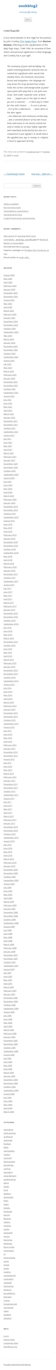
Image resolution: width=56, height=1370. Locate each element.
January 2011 (9, 823)
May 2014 (8, 695)
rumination (8, 1279)
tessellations (9, 1293)
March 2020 (9, 496)
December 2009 (11, 869)
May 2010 (8, 852)
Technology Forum (14, 174)
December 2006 (11, 997)
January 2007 (9, 994)
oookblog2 (28, 6)
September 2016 (11, 624)
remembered (10, 1275)
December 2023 (11, 346)
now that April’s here (13, 214)
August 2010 (9, 841)
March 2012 (9, 773)
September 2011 (11, 795)
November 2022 (11, 385)
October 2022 (10, 389)
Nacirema (8, 1240)
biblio (6, 1147)
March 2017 (9, 602)
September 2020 (11, 474)
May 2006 (8, 1022)
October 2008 (10, 919)
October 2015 (10, 645)
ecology (7, 1168)
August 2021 (9, 435)
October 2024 (10, 328)
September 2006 (11, 1008)
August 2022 (9, 396)
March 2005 (9, 1072)
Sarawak (8, 1282)
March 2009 (9, 901)
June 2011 (8, 805)
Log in (6, 1336)
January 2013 (9, 748)
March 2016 (9, 638)
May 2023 (8, 367)
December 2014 (11, 670)
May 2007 (8, 980)
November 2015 (11, 642)
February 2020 (10, 499)
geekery (7, 1193)
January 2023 (9, 378)
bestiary (7, 1143)
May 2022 (8, 407)
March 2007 (9, 987)
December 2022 (11, 382)
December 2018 (11, 542)
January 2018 (9, 570)
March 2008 (9, 944)
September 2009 (11, 880)
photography (9, 1257)
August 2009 (9, 884)
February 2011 (10, 819)
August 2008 (9, 926)
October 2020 (10, 471)
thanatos (8, 1297)
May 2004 (8, 1104)
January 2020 (9, 503)
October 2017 (10, 577)
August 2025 (9, 300)
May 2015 (8, 652)
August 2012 (9, 759)
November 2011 (11, 787)
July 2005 (7, 1058)
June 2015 (8, 649)
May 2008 (8, 937)
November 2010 (11, 830)
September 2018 (11, 553)
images (7, 1208)
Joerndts (25, 246)
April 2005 (8, 1069)
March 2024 (9, 339)
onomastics (9, 1250)
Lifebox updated (11, 204)
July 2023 (7, 364)
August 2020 (9, 478)
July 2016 (7, 627)
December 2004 (11, 1079)
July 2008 (7, 930)
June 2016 (8, 631)
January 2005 (9, 1076)
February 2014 (10, 706)
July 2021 (7, 439)
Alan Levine (9, 236)
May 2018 (8, 556)
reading (7, 1272)
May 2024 (8, 335)
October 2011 (10, 791)
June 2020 (8, 485)
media (6, 1229)
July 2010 (7, 844)
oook (16, 155)
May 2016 (8, 634)
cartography (9, 1151)
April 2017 (8, 599)
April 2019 (8, 531)
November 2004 (11, 1083)
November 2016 (11, 617)
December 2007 (11, 955)
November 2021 (11, 424)
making (7, 1222)
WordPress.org (10, 1346)
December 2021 (11, 421)
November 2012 (11, 755)
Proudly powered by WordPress (17, 1364)
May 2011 (8, 809)
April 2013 (8, 741)
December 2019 (11, 506)
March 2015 (9, 659)
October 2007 (10, 962)
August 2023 (9, 360)
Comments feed (11, 1343)
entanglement (10, 1175)
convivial (7, 1158)
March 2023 (9, 371)
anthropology (10, 1133)
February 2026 (10, 286)
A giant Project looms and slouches (19, 218)
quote (6, 1268)
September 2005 (11, 1051)
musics (7, 1236)
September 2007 (11, 965)
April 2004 (8, 1108)
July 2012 (7, 763)
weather (7, 1314)
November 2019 (11, 510)
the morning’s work (12, 207)
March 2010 (9, 859)
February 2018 (10, 567)
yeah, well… (24, 257)
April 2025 (8, 307)
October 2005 (10, 1047)
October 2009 (10, 876)
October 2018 (10, 549)
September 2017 (11, 581)
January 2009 (9, 908)
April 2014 (8, 698)
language (8, 1211)
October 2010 (10, 834)
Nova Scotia (9, 1247)
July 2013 (7, 730)
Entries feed (9, 1339)
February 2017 (10, 606)
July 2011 (7, 802)
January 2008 (9, 951)
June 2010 (8, 848)
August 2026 (9, 275)
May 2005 (8, 1065)
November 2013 (11, 716)
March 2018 (9, 563)
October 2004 (10, 1086)
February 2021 (10, 456)
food (6, 1190)
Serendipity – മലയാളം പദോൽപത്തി (20, 239)
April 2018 (8, 560)
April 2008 (8, 941)
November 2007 (11, 958)
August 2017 (9, 585)
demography (9, 1161)
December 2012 (11, 752)
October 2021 (10, 428)
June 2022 (8, 403)
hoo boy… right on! (42, 174)
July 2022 (7, 399)
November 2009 (11, 873)
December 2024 (11, 321)
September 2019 (11, 517)
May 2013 (8, 738)
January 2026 (9, 289)
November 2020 (11, 467)
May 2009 (8, 894)
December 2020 (11, 464)
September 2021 (11, 431)
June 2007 (8, 976)
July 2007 (7, 973)
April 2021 (8, 449)
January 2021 (9, 460)
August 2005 (9, 1054)
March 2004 (9, 1111)
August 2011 (9, 798)
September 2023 (11, 357)
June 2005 (8, 1062)
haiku (6, 1204)
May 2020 (8, 488)
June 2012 (8, 766)
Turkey (7, 1300)
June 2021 (8, 442)
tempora (7, 1289)
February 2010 (10, 862)
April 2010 (8, 855)
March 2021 (9, 453)
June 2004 (8, 1101)
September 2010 (11, 837)
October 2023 (10, 353)
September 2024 (11, 332)
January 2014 (9, 709)
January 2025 (9, 318)
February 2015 (10, 663)
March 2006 (9, 1030)
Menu (28, 19)
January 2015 (9, 666)
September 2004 (11, 1090)
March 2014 (9, 702)
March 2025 (9, 310)
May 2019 (8, 528)
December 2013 (11, 713)
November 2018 (11, 545)
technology (9, 1286)
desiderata (9, 1165)
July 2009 (7, 887)
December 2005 (11, 1040)
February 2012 (10, 777)
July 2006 (7, 1015)
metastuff (8, 1232)
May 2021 (8, 446)
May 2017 (8, 595)
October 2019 (10, 513)
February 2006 (10, 1033)
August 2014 (9, 684)
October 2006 (10, 1005)
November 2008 (11, 916)
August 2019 (9, 520)
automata (8, 1140)
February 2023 (10, 375)
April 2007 (8, 983)
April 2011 (8, 812)
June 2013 (8, 734)
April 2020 (8, 492)
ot (4, 1254)
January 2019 (9, 538)
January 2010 (9, 866)
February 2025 (10, 314)
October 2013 (10, 720)
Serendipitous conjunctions (16, 211)
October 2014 (10, 677)
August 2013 (9, 727)
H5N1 (6, 1200)
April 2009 (8, 898)
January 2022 (9, 417)
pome (6, 1261)
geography (8, 1197)
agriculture (8, 1129)
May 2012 (8, 770)
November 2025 (11, 296)
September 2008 (11, 923)
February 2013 (10, 745)
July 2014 (7, 688)
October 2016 (10, 620)
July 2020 (7, 481)
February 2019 (10, 535)
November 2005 (11, 1044)
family (6, 1186)
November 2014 (11, 674)
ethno (6, 1183)
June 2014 (8, 691)
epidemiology (10, 1179)
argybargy (8, 1136)
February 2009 (10, 905)
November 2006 (11, 1001)
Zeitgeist (7, 1318)
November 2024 (11, 325)
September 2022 (11, 392)
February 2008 (10, 948)
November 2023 (11, 350)
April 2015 (8, 656)
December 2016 (11, 613)
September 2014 (11, 681)
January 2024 (9, 342)
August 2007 (9, 969)
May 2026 (8, 278)
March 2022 (9, 414)
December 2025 (11, 293)
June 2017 (8, 592)
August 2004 (9, 1094)
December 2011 (11, 784)
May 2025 (8, 303)
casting (7, 1154)
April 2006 (8, 1026)
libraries (7, 1218)
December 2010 (11, 827)
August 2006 (9, 1012)
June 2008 (8, 933)
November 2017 (11, 574)
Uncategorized (32, 151)
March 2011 (9, 816)
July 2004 (7, 1097)
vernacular (8, 1307)
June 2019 (8, 524)
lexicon (7, 1215)
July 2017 (7, 588)
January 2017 (9, 609)
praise (6, 1264)
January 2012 (9, 780)
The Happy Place (28, 41)
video (6, 1311)
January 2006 (9, 1037)
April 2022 (8, 410)
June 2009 (8, 891)
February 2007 (10, 990)
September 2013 (11, 723)
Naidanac (8, 1243)
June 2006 (8, 1019)
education (8, 1172)
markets (7, 1225)
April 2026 (8, 282)
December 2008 (11, 912)
